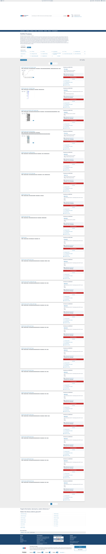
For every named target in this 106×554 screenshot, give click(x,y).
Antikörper (27, 30)
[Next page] (57, 63)
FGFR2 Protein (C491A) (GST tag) (27, 392)
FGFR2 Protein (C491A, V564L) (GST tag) (28, 303)
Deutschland (71, 96)
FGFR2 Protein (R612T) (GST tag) (27, 414)
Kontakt (51, 0)
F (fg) (25, 532)
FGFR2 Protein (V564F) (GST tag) (27, 259)
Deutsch (3, 0)
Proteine (36, 30)
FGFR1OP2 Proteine (24, 513)
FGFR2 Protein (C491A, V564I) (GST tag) (28, 281)
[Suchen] (68, 16)
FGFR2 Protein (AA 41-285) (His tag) (28, 152)
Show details (62, 552)
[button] (22, 527)
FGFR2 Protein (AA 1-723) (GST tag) (27, 88)
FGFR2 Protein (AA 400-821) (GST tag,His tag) (29, 110)
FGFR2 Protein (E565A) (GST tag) (27, 326)
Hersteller (45, 30)
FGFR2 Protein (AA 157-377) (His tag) (28, 173)
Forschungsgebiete (55, 30)
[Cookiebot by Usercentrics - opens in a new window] (24, 552)
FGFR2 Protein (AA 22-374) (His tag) (28, 131)
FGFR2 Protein (24, 237)
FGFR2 (28, 532)
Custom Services (40, 30)
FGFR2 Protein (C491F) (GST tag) (27, 348)
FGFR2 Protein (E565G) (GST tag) (27, 436)
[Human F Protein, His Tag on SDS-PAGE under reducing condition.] (27, 139)
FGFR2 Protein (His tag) (25, 216)
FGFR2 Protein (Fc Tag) (25, 194)
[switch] (42, 552)
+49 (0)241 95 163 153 (46, 0)
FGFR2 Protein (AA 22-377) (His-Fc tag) (28, 67)
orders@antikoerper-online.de (78, 16)
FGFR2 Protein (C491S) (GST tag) (27, 370)
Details (74, 79)
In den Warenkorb (73, 77)
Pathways (49, 30)
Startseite (22, 532)
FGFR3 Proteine (56, 513)
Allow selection (80, 549)
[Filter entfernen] (25, 47)
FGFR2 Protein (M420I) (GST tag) (27, 458)
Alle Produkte (23, 30)
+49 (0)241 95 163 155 (74, 542)
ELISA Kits (32, 30)
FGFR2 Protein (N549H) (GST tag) (27, 481)
